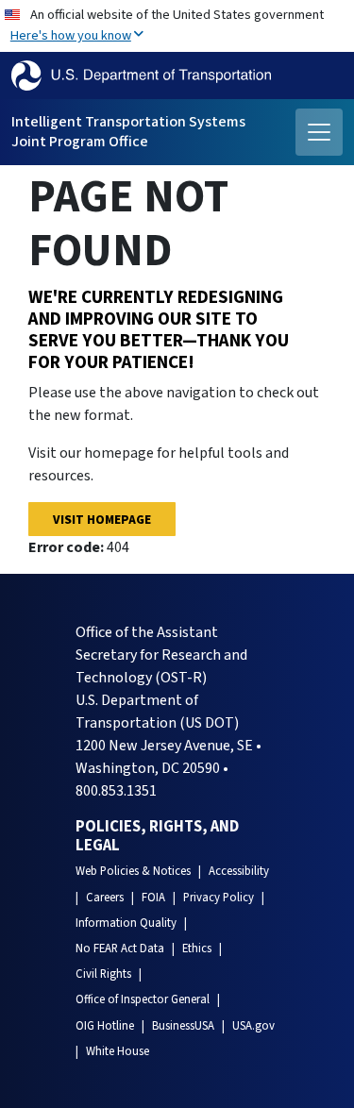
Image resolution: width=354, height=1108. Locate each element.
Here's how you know (70, 35)
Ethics (196, 948)
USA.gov (253, 1025)
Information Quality (126, 923)
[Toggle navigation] (319, 132)
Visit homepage (102, 520)
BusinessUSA (183, 1025)
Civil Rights (103, 973)
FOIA (153, 897)
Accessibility (239, 871)
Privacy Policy (218, 897)
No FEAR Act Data (120, 948)
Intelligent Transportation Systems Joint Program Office (128, 132)
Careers (105, 897)
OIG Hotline (105, 1025)
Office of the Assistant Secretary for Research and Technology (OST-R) (161, 655)
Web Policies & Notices (133, 871)
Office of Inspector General (143, 999)
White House (117, 1051)
